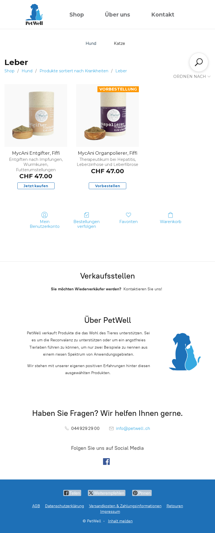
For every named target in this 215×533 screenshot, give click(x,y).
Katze (119, 43)
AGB (36, 506)
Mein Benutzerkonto (45, 224)
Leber (121, 70)
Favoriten (128, 221)
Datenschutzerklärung (64, 506)
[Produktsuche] (199, 62)
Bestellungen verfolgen (86, 224)
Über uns (117, 14)
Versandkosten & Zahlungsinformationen (125, 506)
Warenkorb (170, 221)
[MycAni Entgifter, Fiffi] (35, 115)
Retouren (175, 506)
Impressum (110, 511)
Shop (76, 14)
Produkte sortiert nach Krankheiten (73, 70)
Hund (91, 43)
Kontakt (162, 14)
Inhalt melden (120, 521)
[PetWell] (34, 14)
